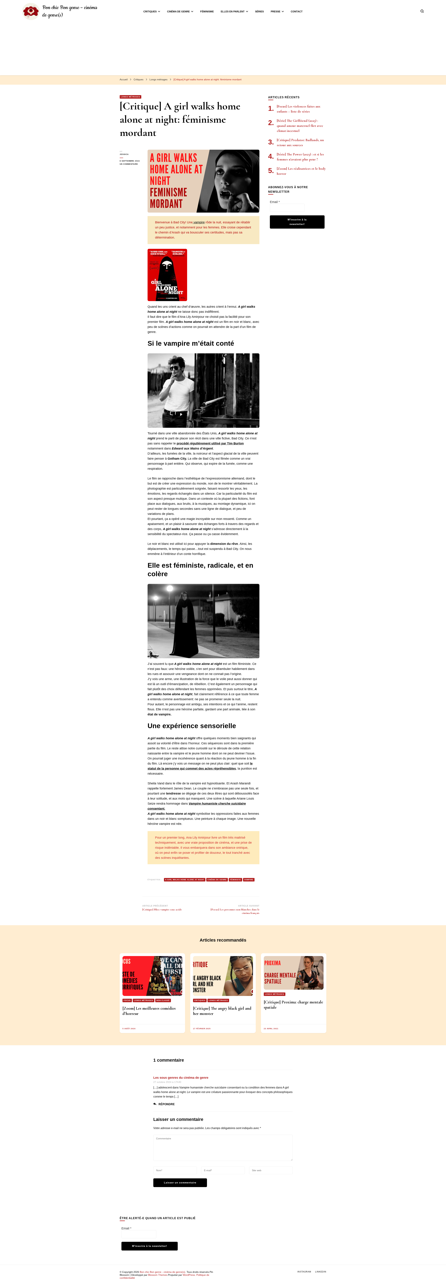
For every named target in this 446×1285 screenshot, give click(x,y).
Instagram (304, 1272)
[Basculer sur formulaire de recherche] (422, 11)
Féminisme (207, 11)
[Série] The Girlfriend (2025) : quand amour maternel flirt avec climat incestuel (300, 126)
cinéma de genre (217, 880)
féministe (235, 880)
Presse (275, 11)
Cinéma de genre (178, 11)
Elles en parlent (233, 11)
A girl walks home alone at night (184, 880)
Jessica (124, 154)
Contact (297, 11)
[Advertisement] (223, 46)
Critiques (150, 11)
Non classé (163, 1000)
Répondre (167, 1104)
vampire (199, 222)
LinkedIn (320, 1272)
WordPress (189, 1275)
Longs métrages (130, 97)
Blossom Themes (157, 1275)
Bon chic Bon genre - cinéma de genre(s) (162, 1272)
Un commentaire (131, 164)
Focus (127, 1000)
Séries (259, 11)
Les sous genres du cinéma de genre (180, 1077)
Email (275, 202)
